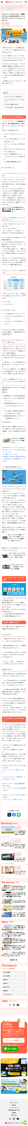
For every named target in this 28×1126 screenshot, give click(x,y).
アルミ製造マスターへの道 (9, 454)
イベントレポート (7, 994)
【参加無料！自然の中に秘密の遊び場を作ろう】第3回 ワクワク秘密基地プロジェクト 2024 (14, 459)
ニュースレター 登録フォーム (13, 1040)
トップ (2, 6)
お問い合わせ (14, 1115)
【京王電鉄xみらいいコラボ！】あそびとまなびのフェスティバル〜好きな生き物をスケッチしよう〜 (14, 450)
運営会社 (14, 1105)
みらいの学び (8, 6)
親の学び (5, 979)
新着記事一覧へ (14, 960)
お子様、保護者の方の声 (11, 104)
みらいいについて (14, 1102)
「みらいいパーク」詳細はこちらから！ (13, 799)
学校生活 (5, 990)
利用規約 (14, 1112)
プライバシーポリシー (14, 1107)
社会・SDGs (6, 987)
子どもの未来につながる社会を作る (14, 107)
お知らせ (5, 983)
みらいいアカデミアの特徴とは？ (14, 96)
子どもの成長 (6, 972)
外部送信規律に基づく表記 (14, 1110)
